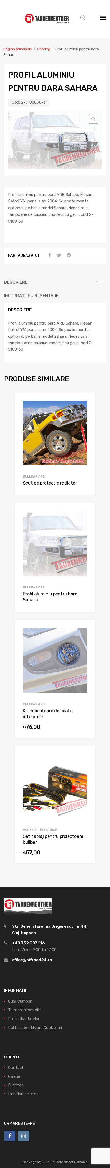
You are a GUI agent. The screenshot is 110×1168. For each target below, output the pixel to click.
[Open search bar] (82, 17)
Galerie (14, 1076)
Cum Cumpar (20, 1001)
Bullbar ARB (34, 476)
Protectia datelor (24, 1018)
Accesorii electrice (40, 830)
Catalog (43, 49)
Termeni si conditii (24, 1009)
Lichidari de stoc (23, 1093)
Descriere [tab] (16, 282)
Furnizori (16, 1085)
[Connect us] (9, 1136)
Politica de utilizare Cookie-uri (35, 1027)
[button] (93, 119)
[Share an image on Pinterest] (68, 255)
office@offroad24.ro (32, 960)
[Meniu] (103, 19)
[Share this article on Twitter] (58, 255)
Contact (15, 1067)
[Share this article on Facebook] (48, 255)
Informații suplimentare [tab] (31, 295)
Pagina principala (17, 49)
